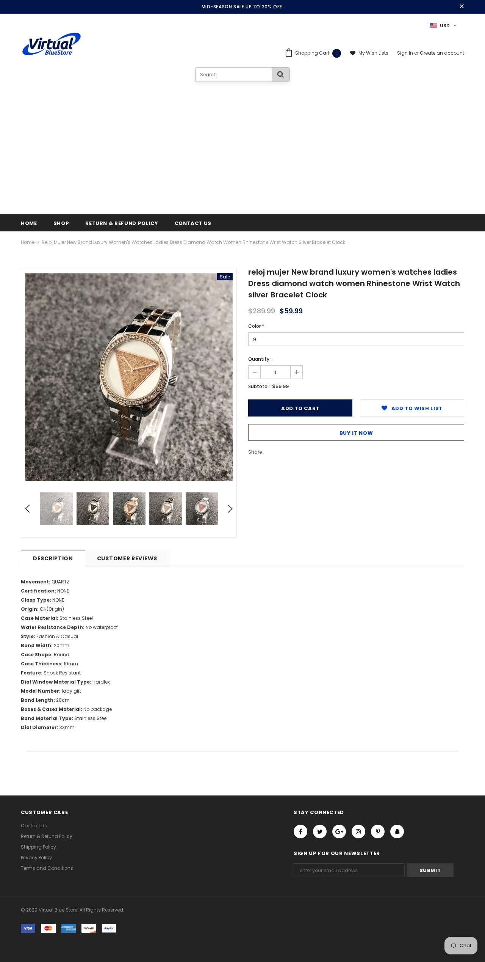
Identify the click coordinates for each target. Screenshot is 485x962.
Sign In (405, 53)
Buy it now (356, 433)
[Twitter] (320, 831)
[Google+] (339, 831)
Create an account (442, 53)
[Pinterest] (378, 831)
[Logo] (52, 44)
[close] (461, 7)
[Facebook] (300, 831)
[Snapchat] (397, 831)
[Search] (280, 75)
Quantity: (259, 359)
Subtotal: (259, 386)
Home (27, 242)
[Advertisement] (242, 139)
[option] (129, 377)
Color (256, 326)
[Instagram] (358, 831)
